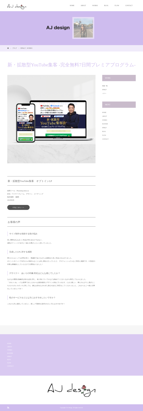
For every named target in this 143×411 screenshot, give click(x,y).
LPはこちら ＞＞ (18, 207)
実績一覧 (105, 86)
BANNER (105, 124)
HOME (72, 5)
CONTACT (129, 5)
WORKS (95, 5)
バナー (104, 93)
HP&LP (104, 89)
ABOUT (83, 5)
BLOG (106, 5)
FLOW (117, 5)
